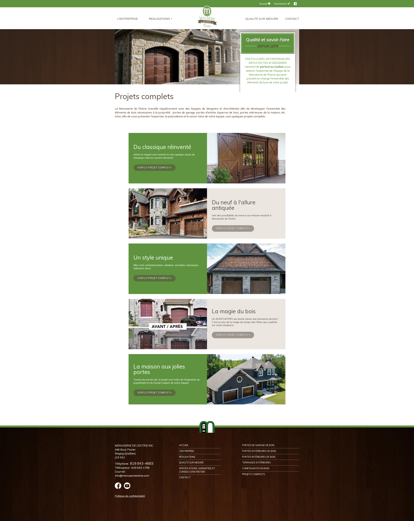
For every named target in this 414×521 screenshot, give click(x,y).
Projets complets (253, 474)
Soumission (280, 3)
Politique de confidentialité (130, 496)
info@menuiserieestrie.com (132, 475)
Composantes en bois (255, 468)
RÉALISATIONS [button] (160, 19)
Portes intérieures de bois (258, 456)
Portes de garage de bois (258, 445)
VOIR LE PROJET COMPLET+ (154, 167)
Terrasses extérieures (256, 462)
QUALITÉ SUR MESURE (261, 19)
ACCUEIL (184, 445)
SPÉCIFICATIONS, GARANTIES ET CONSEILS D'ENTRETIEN (197, 470)
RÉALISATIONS (187, 456)
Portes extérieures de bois (259, 451)
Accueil (263, 3)
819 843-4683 (141, 463)
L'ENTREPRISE (127, 19)
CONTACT (292, 19)
